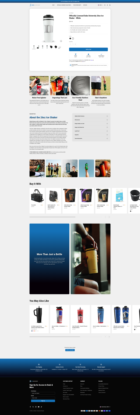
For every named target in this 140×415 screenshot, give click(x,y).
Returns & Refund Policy (103, 388)
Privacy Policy (101, 386)
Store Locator (66, 396)
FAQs (64, 384)
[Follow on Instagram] (36, 407)
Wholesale (82, 392)
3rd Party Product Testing (85, 394)
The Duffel (33, 205)
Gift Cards (65, 392)
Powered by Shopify (40, 410)
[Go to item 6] (56, 47)
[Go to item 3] (42, 47)
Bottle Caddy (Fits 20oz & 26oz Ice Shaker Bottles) (51, 206)
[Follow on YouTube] (38, 407)
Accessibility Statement (103, 384)
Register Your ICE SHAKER (68, 394)
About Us (82, 384)
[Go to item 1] (34, 47)
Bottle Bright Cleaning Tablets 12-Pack (118, 206)
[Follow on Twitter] (33, 407)
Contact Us (65, 386)
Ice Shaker (71, 12)
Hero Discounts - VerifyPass (86, 390)
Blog (81, 386)
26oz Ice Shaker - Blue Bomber (99, 326)
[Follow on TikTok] (41, 407)
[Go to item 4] (47, 47)
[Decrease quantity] (70, 44)
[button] (88, 61)
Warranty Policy (66, 398)
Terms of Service (101, 392)
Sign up (43, 400)
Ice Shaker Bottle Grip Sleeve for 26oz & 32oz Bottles (134, 206)
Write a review (70, 350)
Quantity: (71, 41)
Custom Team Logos (67, 390)
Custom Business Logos (68, 388)
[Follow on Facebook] (30, 407)
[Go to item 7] (60, 47)
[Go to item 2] (38, 47)
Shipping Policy (101, 390)
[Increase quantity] (75, 44)
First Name (33, 391)
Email (32, 395)
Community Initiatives (84, 388)
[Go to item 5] (51, 47)
